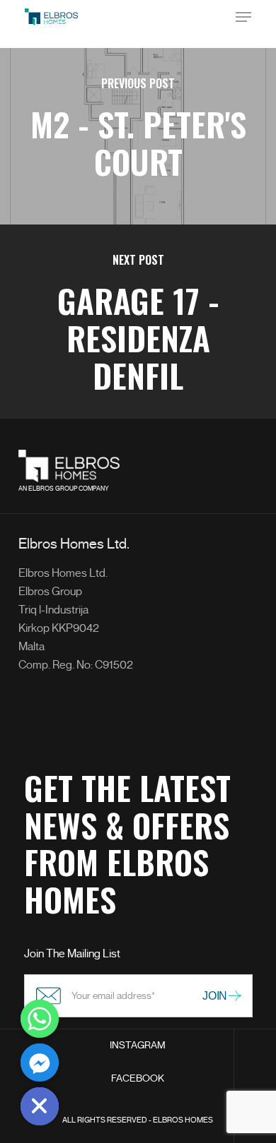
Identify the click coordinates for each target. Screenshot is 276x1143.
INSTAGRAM (138, 1045)
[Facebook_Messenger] (40, 1062)
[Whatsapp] (40, 1019)
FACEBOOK (137, 1078)
